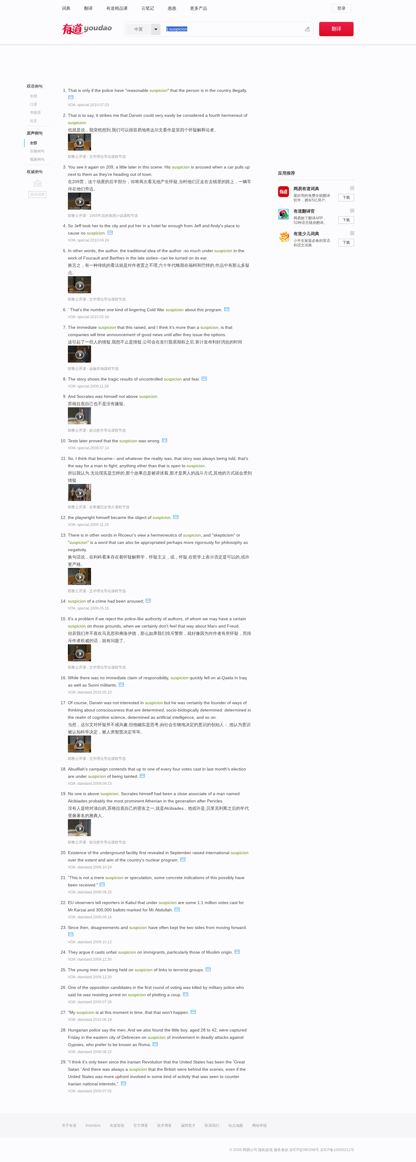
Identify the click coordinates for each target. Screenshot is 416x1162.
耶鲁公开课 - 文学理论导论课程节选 (97, 157)
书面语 (35, 112)
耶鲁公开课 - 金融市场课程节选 (93, 369)
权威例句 (35, 171)
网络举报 (259, 1125)
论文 (33, 121)
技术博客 (164, 1125)
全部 (33, 96)
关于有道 (69, 1125)
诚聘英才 (188, 1125)
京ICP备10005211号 (337, 1150)
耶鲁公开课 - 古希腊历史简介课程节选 (98, 507)
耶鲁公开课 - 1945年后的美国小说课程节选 (103, 216)
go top (37, 182)
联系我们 (212, 1125)
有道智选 (117, 1125)
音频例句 (37, 151)
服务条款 (281, 1150)
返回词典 (37, 194)
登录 (341, 8)
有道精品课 (117, 8)
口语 (33, 104)
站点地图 (235, 1125)
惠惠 (172, 8)
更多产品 (198, 8)
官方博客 (140, 1125)
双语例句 (35, 86)
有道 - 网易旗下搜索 (87, 29)
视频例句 (37, 159)
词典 (66, 8)
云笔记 (147, 8)
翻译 (88, 8)
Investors (93, 1125)
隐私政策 (265, 1150)
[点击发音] (70, 96)
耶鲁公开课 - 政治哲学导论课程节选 (97, 430)
